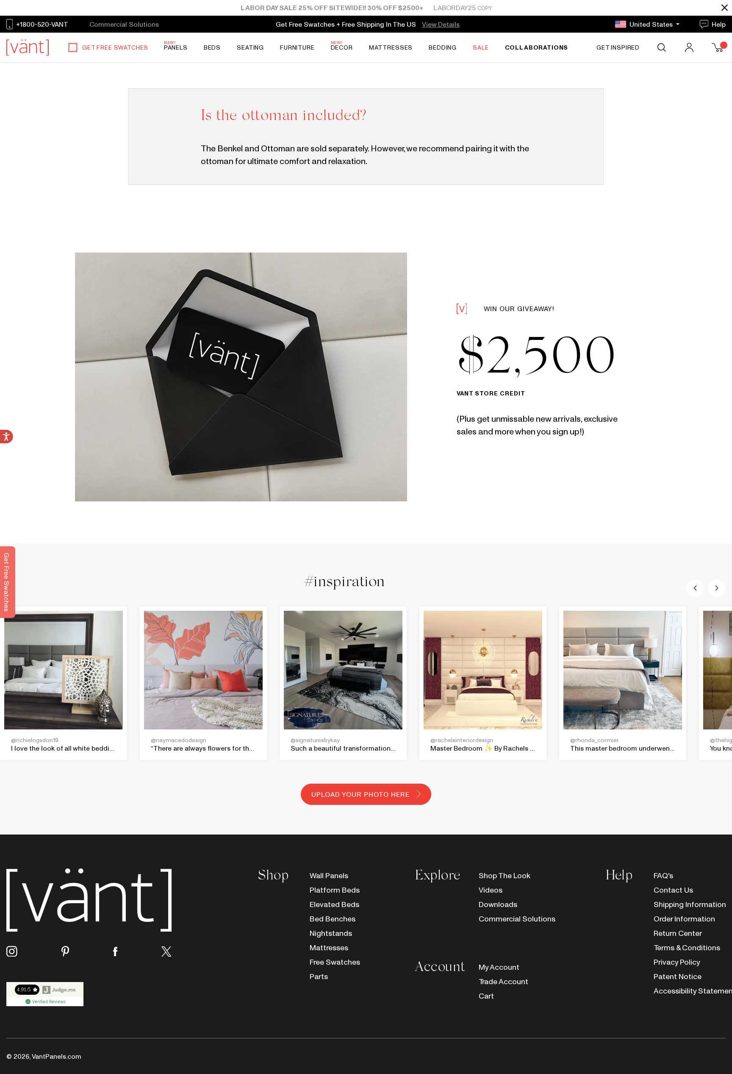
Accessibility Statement (690, 990)
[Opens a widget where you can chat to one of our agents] (700, 1059)
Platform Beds (335, 889)
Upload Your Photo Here (360, 794)
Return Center (678, 933)
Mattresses (329, 947)
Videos (490, 889)
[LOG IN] (690, 47)
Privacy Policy (677, 961)
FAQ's (663, 875)
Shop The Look (504, 875)
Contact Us (673, 889)
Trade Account (503, 981)
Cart (486, 995)
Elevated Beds (334, 904)
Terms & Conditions (687, 947)
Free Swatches (335, 961)
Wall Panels (329, 875)
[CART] (719, 47)
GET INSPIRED (618, 47)
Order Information (684, 918)
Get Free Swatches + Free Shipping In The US (347, 24)
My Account (499, 967)
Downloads (498, 904)
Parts (319, 976)
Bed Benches (332, 918)
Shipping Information (690, 904)
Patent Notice (678, 976)
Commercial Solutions (515, 918)
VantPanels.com (56, 1056)
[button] (695, 588)
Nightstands (331, 933)
